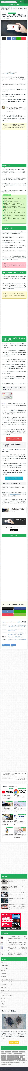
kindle (2, 1053)
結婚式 (2, 1062)
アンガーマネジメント (17, 1053)
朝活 (13, 1060)
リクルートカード (6, 449)
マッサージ (17, 1057)
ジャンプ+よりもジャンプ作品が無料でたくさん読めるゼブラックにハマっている (17, 626)
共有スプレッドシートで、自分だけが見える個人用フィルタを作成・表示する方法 (17, 948)
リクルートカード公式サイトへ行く (14, 478)
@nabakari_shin (7, 73)
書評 (3, 1001)
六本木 (19, 1058)
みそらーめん (9, 1053)
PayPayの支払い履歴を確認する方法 (16, 636)
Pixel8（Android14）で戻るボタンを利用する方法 (17, 886)
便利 (16, 1058)
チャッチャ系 (3, 1057)
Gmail (6, 1051)
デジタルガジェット (7, 984)
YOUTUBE (4, 968)
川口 (10, 1060)
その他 (3, 976)
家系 (2, 1060)
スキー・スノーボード (7, 981)
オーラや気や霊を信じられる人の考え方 (17, 899)
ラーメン (4, 993)
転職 (3, 1004)
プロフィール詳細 (14, 1042)
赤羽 (19, 1062)
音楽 (24, 1062)
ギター (16, 1055)
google (9, 1051)
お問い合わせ (21, 2)
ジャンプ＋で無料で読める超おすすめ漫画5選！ (17, 640)
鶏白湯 (9, 1064)
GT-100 (20, 1051)
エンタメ (8, 1055)
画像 (20, 1060)
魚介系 (5, 1064)
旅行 (3, 998)
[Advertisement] (14, 55)
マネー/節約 (17, 622)
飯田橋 (2, 1064)
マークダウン (3, 1058)
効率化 (12, 646)
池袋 (18, 1060)
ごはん (3, 973)
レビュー (13, 1058)
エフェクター (3, 1055)
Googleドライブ (15, 1051)
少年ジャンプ (6, 1060)
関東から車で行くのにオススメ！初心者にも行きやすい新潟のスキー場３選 (13, 778)
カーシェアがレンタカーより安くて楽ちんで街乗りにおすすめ (17, 893)
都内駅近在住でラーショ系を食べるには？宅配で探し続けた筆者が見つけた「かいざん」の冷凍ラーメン (17, 907)
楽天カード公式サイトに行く (14, 438)
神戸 (23, 1060)
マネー (21, 1057)
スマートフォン (6, 646)
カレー (12, 1055)
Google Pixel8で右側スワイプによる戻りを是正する (17, 880)
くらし (3, 970)
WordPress (4, 965)
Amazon (2, 1051)
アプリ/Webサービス (7, 622)
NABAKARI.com (14, 4)
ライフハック (5, 990)
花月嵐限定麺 (14, 1062)
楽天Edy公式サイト (14, 494)
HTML (24, 1051)
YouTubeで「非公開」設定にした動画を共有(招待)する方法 (17, 629)
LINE (5, 1053)
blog (3, 962)
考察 (5, 1062)
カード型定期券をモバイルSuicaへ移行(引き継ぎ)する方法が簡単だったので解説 (14, 774)
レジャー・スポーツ (6, 995)
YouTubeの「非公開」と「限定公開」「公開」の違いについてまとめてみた (17, 633)
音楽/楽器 (4, 1006)
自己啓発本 (9, 1062)
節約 (26, 1060)
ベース (8, 1057)
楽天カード (4, 403)
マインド (12, 1057)
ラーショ (8, 1058)
